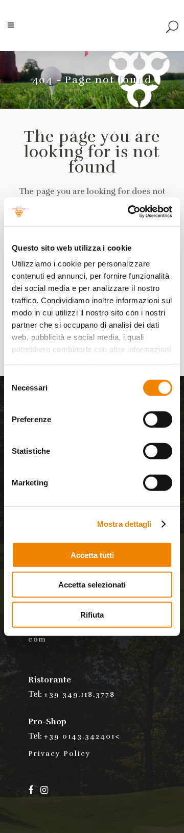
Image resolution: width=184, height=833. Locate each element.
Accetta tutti (92, 554)
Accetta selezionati (92, 584)
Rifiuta (92, 614)
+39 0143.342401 (79, 736)
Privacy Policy (59, 753)
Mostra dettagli (124, 524)
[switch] (157, 419)
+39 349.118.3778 (79, 694)
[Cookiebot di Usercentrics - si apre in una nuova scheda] (129, 211)
